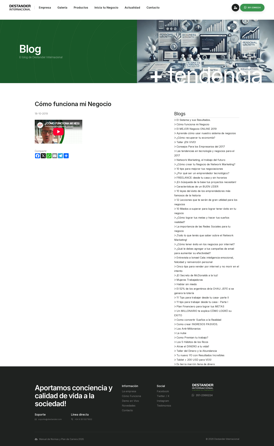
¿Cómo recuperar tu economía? (195, 137)
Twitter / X (163, 396)
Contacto (153, 7)
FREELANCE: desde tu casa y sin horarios (201, 177)
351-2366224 (204, 395)
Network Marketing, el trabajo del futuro (200, 159)
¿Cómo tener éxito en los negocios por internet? (205, 244)
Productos (81, 7)
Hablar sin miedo (186, 284)
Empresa (45, 7)
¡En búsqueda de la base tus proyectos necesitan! (206, 182)
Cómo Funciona (131, 396)
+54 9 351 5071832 (83, 419)
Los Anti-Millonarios (188, 328)
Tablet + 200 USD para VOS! (193, 359)
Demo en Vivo (130, 400)
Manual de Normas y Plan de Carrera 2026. (61, 439)
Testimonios (164, 405)
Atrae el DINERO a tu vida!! (192, 346)
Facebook (163, 391)
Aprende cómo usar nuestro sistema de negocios (206, 133)
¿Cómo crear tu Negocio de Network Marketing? (205, 164)
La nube (181, 333)
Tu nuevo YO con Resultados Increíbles (200, 355)
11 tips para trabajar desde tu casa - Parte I (202, 302)
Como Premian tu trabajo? (192, 337)
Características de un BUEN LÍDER (197, 186)
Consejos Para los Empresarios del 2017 (200, 146)
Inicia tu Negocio (106, 7)
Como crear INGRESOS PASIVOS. (197, 324)
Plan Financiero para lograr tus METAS (200, 306)
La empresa (129, 391)
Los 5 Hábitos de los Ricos (192, 342)
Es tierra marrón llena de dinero (195, 364)
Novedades (128, 405)
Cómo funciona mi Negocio (192, 124)
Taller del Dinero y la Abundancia (196, 350)
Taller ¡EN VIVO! (186, 142)
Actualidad (132, 7)
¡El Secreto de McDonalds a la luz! (197, 275)
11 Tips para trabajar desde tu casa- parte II (202, 297)
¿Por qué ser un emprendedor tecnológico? (202, 173)
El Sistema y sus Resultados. (193, 119)
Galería (62, 7)
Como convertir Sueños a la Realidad (198, 319)
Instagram (163, 400)
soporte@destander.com (50, 419)
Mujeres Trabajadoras (189, 279)
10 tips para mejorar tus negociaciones (199, 168)
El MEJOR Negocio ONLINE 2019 (196, 128)
